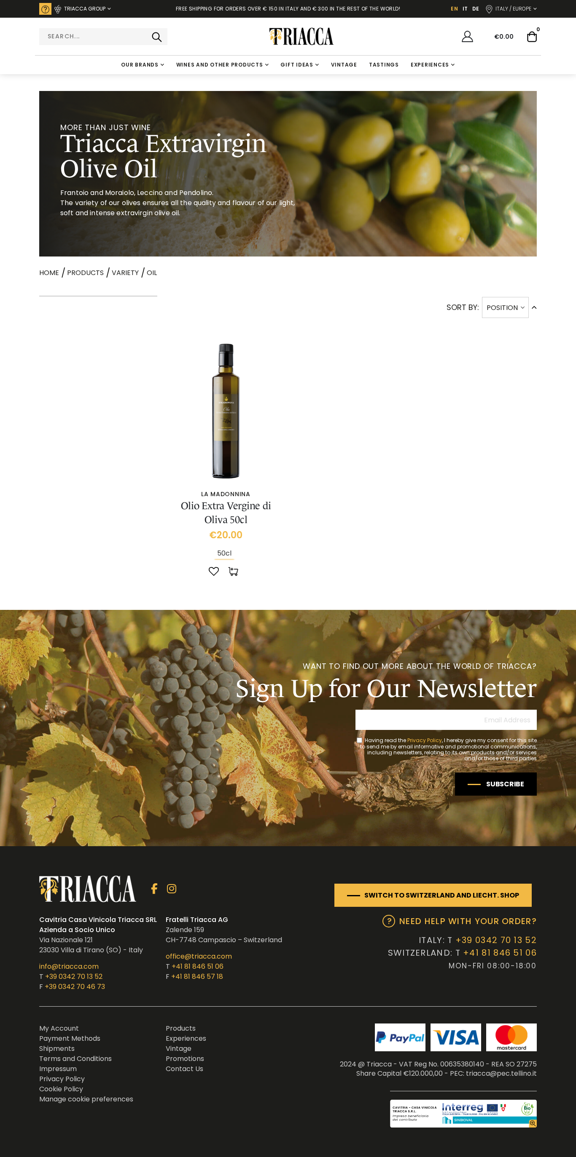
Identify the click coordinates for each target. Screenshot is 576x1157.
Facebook (154, 889)
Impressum (58, 1069)
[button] (213, 572)
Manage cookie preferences (86, 1099)
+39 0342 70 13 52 (73, 976)
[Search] (157, 36)
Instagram (171, 889)
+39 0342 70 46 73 (75, 986)
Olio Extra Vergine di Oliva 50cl (226, 512)
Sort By (462, 307)
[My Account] (467, 36)
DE (475, 8)
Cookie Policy (61, 1089)
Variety (125, 273)
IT (465, 8)
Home (49, 273)
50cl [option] (224, 553)
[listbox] (225, 553)
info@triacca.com (69, 966)
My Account (59, 1028)
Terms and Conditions (75, 1058)
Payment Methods (69, 1038)
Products (85, 273)
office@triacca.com (199, 956)
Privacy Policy (424, 740)
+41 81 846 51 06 (197, 966)
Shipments (57, 1048)
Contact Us (184, 1069)
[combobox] (103, 36)
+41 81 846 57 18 (197, 976)
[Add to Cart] (234, 572)
